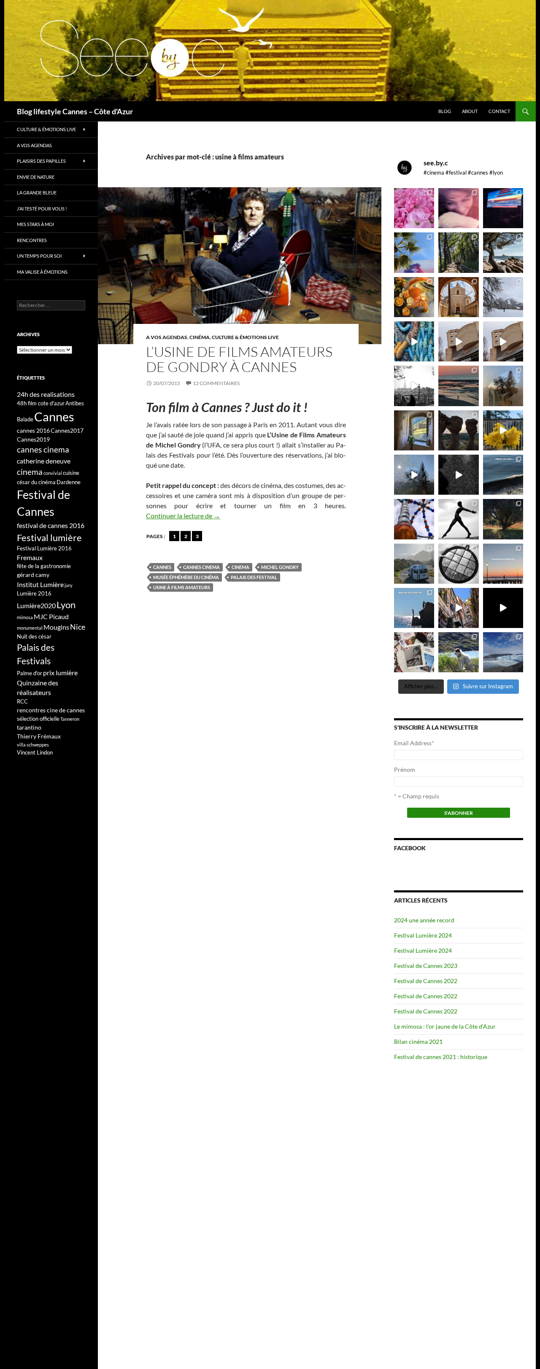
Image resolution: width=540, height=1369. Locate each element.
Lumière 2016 (34, 593)
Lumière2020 (36, 605)
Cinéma (199, 337)
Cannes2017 (67, 430)
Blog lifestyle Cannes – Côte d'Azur (75, 111)
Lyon (66, 604)
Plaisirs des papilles (41, 161)
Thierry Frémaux (39, 736)
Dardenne (69, 482)
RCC (22, 701)
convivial (52, 473)
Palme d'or (29, 673)
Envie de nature (35, 177)
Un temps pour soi (39, 256)
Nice (77, 626)
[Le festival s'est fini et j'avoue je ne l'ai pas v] (458, 208)
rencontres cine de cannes (51, 710)
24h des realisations (46, 394)
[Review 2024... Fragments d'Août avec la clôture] (503, 475)
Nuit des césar (34, 636)
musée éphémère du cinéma (186, 577)
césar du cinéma (36, 482)
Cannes (162, 567)
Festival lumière (49, 537)
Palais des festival (254, 577)
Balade (25, 419)
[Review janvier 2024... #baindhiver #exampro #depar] (414, 608)
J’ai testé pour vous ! (42, 208)
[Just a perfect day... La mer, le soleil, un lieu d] (458, 386)
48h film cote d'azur (41, 403)
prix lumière (60, 672)
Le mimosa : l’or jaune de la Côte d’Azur (445, 1026)
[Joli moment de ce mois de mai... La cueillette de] (414, 208)
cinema (240, 567)
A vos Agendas (166, 337)
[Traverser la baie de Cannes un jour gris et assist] (458, 297)
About (470, 111)
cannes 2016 (33, 430)
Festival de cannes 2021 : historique (440, 1056)
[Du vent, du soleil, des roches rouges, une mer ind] (503, 252)
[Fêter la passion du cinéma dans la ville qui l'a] (414, 652)
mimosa (25, 617)
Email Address (414, 742)
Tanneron (69, 719)
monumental (30, 628)
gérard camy (33, 574)
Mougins (56, 627)
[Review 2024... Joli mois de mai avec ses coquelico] (503, 519)
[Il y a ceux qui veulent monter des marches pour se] (503, 208)
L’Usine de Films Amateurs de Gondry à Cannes (239, 359)
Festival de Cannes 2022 (425, 980)
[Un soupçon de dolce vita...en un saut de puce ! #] (458, 608)
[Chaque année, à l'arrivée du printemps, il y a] (414, 297)
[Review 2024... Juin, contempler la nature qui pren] (458, 519)
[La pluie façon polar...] (458, 475)
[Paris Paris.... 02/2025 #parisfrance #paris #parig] (458, 341)
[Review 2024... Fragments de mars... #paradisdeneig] (458, 564)
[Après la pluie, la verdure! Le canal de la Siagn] (458, 252)
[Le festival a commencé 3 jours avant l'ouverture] (414, 252)
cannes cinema (201, 567)
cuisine (71, 472)
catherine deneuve (43, 461)
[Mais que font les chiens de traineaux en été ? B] (458, 652)
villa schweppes (33, 744)
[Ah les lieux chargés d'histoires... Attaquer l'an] (414, 430)
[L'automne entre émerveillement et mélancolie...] (503, 608)
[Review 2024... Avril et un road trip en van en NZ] (414, 564)
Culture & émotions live (245, 337)
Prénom (404, 769)
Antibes (74, 403)
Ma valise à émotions (42, 272)
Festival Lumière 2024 (423, 935)
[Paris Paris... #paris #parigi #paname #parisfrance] (503, 341)
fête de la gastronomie (44, 566)
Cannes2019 (33, 439)
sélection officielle (38, 718)
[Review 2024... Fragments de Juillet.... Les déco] (414, 519)
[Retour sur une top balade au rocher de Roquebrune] (458, 430)
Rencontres (32, 240)
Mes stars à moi (35, 224)
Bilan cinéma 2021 (418, 1041)
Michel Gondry (280, 567)
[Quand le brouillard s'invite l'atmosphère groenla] (503, 652)
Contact (499, 111)
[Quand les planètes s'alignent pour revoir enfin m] (503, 386)
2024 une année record (424, 920)
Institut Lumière (40, 584)
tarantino (29, 727)
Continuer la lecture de (183, 516)
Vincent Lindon (35, 752)
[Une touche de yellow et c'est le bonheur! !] (503, 430)
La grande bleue (37, 192)
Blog (444, 111)
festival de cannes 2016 (50, 525)
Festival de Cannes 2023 (425, 965)
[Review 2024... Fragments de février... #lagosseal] (503, 564)
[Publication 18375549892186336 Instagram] (414, 341)
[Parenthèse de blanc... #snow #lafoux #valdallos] (503, 297)
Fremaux (30, 557)
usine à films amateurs (181, 587)
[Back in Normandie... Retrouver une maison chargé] (414, 475)
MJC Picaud (51, 616)
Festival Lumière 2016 (44, 548)
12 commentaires (216, 383)
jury (69, 585)
